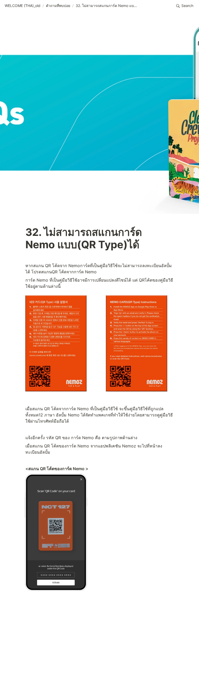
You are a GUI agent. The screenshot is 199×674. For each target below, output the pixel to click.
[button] (22, 6)
